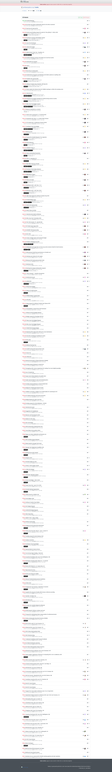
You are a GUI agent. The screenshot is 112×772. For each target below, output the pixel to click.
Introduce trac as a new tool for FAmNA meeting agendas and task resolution (42, 756)
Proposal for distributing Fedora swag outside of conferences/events (41, 614)
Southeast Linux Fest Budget (32, 126)
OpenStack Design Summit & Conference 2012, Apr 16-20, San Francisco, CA (43, 695)
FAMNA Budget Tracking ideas (33, 295)
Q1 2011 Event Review (30, 739)
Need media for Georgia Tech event (34, 443)
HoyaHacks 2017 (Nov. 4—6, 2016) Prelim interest (37, 118)
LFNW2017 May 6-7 (30, 147)
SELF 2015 (28, 339)
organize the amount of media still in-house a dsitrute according (40, 592)
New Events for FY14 (30, 570)
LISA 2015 (28, 299)
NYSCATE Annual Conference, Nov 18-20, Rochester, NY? (38, 650)
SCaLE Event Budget (30, 286)
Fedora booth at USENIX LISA (32, 494)
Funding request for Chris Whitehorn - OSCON (36, 403)
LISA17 (27, 65)
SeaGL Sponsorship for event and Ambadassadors (37, 380)
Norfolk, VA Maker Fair (31, 596)
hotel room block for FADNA (32, 573)
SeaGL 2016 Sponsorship (31, 205)
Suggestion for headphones (32, 411)
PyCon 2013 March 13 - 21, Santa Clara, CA (35, 566)
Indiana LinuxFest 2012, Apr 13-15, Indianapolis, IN (36, 731)
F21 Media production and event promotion (35, 395)
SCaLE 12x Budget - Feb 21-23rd (33, 480)
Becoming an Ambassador (32, 70)
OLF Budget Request (30, 506)
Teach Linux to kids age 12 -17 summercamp (36, 114)
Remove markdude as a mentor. (33, 109)
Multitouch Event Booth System (32, 752)
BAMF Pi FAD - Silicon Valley (32, 517)
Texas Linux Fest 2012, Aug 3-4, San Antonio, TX (36, 719)
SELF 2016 (28, 234)
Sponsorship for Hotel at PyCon (33, 549)
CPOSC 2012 (28, 583)
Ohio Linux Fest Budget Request (33, 324)
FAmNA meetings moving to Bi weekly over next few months (40, 57)
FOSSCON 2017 (29, 93)
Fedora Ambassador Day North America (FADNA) (37, 618)
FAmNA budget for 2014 (31, 461)
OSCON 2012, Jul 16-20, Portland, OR (34, 667)
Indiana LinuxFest (30, 540)
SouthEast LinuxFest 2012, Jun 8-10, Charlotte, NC (37, 679)
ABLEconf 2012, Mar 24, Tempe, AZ (33, 706)
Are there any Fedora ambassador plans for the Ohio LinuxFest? (40, 24)
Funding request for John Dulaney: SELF (34, 536)
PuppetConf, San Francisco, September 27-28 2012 (37, 586)
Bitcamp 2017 (29, 131)
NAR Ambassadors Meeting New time (34, 426)
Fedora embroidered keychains (33, 153)
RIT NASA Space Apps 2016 (32, 226)
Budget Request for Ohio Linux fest (33, 399)
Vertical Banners (30, 142)
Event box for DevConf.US (32, 28)
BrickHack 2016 (29, 264)
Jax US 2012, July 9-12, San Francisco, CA (35, 623)
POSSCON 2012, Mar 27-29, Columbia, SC (34, 727)
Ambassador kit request (31, 61)
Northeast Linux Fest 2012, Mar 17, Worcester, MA (36, 723)
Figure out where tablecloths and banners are (36, 434)
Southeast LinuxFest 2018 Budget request (35, 37)
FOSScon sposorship (30, 521)
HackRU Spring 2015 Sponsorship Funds (35, 348)
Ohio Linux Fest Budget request (33, 104)
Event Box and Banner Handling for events (35, 335)
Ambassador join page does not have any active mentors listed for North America (44, 247)
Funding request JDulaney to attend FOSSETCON (36, 383)
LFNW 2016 (28, 281)
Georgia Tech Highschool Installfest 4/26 (35, 447)
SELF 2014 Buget (29, 422)
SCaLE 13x (28, 352)
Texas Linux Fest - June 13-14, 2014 (33, 485)
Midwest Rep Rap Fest (31, 345)
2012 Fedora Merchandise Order (33, 631)
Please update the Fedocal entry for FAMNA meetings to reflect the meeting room (44, 89)
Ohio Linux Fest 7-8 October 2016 (33, 218)
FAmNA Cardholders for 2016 (32, 241)
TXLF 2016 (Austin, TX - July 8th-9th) (34, 222)
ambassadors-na (28, 7)
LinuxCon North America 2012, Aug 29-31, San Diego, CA (38, 663)
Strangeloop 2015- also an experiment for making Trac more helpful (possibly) (43, 368)
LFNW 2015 (28, 356)
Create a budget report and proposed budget (36, 237)
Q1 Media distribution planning (33, 643)
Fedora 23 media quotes (31, 290)
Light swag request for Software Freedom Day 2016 (37, 195)
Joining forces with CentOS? (32, 452)
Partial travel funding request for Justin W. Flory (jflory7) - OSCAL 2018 (42, 32)
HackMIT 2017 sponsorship (32, 78)
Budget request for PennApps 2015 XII (34, 316)
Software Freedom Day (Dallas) (33, 502)
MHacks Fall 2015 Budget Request (33, 312)
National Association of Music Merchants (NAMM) (37, 360)
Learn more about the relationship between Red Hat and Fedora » (76, 766)
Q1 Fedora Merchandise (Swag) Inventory (35, 646)
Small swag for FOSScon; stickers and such (35, 610)
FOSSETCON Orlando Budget (32, 328)
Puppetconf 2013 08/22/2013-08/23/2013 (35, 525)
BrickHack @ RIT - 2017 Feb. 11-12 (33, 185)
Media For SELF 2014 (30, 418)
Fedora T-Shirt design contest (32, 465)
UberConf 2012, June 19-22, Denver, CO (34, 627)
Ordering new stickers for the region (34, 256)
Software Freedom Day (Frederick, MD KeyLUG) (36, 84)
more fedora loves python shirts (33, 430)
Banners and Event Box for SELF (33, 415)
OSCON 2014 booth (30, 407)
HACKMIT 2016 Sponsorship (32, 230)
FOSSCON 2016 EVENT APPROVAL (33, 214)
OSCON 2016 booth (30, 277)
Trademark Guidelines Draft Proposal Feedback (36, 639)
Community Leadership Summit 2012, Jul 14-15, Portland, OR (39, 671)
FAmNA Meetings (30, 20)
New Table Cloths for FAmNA (32, 163)
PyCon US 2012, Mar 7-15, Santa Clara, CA (34, 735)
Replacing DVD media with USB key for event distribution (39, 331)
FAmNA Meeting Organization (32, 489)
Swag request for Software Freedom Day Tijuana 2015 (38, 303)
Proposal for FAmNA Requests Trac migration (36, 137)
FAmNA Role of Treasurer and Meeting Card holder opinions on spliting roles (43, 74)
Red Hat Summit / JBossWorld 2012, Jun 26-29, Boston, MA (39, 675)
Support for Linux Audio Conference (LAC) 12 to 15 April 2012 (39, 691)
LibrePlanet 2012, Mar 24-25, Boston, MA (35, 702)
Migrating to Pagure (30, 174)
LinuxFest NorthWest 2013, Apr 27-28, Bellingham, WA (38, 557)
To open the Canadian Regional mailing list (35, 605)
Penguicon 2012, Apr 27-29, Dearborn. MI (35, 710)
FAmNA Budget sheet (31, 199)
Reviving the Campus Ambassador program (36, 268)
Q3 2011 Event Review (31, 687)
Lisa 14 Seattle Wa (30, 372)
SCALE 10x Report (29, 743)
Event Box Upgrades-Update (32, 474)
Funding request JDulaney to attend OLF (35, 364)
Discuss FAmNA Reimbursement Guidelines (35, 579)
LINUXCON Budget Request (32, 510)
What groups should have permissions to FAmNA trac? (38, 252)
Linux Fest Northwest (31, 43)
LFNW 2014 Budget (30, 469)
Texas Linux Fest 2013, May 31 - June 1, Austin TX (37, 530)
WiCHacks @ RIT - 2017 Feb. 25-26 (33, 190)
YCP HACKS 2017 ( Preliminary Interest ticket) (36, 122)
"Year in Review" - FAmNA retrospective (35, 273)
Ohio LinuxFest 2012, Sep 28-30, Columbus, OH (36, 659)
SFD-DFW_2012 (29, 600)
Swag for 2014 (29, 457)
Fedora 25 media (30, 179)
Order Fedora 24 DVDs (31, 210)
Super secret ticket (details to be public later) (36, 376)
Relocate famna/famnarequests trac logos (34, 748)
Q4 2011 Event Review (31, 683)
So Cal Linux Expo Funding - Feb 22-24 (34, 553)
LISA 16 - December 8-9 (31, 158)
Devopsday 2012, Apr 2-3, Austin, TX (34, 699)
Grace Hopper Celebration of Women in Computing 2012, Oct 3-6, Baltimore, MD (44, 654)
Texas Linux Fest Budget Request (33, 320)
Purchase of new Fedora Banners (33, 169)
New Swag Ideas (29, 514)
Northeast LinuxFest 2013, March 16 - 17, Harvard (37, 560)
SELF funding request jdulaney (32, 439)
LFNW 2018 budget (30, 47)
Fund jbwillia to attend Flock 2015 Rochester (36, 308)
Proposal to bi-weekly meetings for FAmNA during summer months (41, 98)
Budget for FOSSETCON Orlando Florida (34, 387)
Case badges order (30, 498)
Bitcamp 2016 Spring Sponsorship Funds (35, 260)
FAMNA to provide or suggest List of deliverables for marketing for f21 (41, 391)
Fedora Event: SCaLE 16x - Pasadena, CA (35, 52)
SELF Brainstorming (30, 635)
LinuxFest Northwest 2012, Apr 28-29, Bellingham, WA (38, 714)
